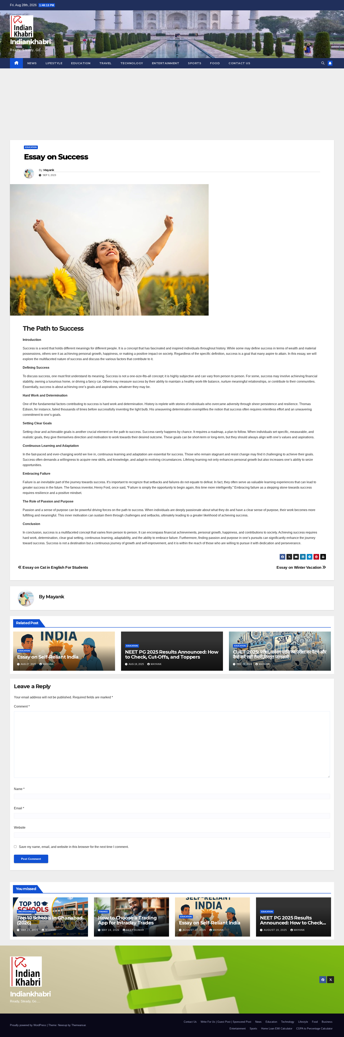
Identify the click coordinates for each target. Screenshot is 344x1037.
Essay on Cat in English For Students (55, 567)
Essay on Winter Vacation (299, 567)
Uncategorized (26, 912)
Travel (105, 63)
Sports (194, 63)
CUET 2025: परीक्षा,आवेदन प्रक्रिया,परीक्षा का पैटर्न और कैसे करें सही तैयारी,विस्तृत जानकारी (279, 654)
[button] (322, 63)
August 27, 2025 (195, 930)
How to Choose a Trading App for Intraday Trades (127, 920)
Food (215, 63)
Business (327, 1021)
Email (19, 808)
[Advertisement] (172, 98)
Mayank (48, 170)
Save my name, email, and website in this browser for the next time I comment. (74, 846)
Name (19, 789)
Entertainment (165, 63)
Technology (131, 63)
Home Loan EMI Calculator (276, 1028)
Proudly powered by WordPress (28, 1025)
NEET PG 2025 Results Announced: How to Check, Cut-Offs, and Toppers (171, 654)
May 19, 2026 (111, 930)
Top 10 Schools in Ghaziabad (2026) (49, 920)
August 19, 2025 (276, 930)
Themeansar (78, 1025)
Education (81, 63)
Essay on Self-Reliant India (47, 657)
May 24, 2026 (30, 930)
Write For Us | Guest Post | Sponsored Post (226, 1021)
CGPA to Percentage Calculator (314, 1028)
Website (19, 827)
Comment (22, 706)
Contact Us (239, 63)
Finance (103, 912)
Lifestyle (54, 63)
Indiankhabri (30, 42)
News (32, 63)
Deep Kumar (135, 930)
